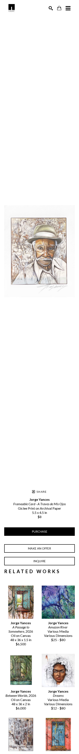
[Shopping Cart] (59, 8)
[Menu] (68, 8)
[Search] (51, 8)
